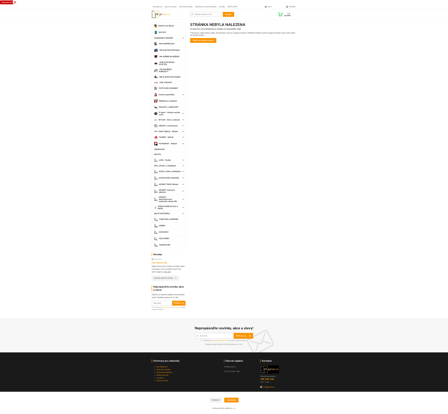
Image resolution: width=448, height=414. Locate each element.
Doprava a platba (170, 7)
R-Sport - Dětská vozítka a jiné (169, 113)
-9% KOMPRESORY (166, 44)
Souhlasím (231, 400)
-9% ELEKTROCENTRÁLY (169, 50)
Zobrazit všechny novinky (163, 278)
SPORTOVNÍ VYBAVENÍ (169, 178)
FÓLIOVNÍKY (164, 238)
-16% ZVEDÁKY (165, 82)
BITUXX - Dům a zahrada (169, 120)
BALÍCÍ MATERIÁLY (162, 213)
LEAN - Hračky (165, 160)
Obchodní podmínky (186, 7)
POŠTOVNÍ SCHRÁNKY (168, 88)
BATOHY (162, 32)
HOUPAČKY (164, 232)
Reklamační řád (162, 375)
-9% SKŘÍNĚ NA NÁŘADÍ (169, 56)
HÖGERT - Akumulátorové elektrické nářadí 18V (168, 199)
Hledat (228, 14)
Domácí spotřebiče (167, 94)
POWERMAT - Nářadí (168, 143)
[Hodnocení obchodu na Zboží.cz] (8, 2)
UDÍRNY (162, 226)
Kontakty (222, 7)
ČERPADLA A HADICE (168, 101)
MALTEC (157, 154)
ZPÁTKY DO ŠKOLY (166, 26)
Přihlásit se (179, 303)
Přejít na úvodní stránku (203, 40)
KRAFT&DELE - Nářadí (168, 131)
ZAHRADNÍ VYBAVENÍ (163, 38)
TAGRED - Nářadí (166, 137)
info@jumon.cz (269, 387)
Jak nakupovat (157, 7)
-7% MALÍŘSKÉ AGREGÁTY (165, 70)
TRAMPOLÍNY (165, 245)
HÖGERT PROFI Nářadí (168, 184)
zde (234, 408)
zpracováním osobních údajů (171, 307)
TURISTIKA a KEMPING (168, 219)
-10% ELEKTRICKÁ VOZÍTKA (167, 63)
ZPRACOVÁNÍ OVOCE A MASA (168, 207)
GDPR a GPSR (232, 7)
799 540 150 (267, 379)
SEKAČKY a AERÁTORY (168, 107)
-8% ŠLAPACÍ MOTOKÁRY (170, 77)
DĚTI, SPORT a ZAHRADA (165, 166)
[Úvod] (170, 14)
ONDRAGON (159, 149)
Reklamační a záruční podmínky (206, 7)
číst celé (167, 272)
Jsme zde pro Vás (159, 262)
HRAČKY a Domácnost (168, 126)
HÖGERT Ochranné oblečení (167, 191)
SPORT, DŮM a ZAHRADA (170, 171)
